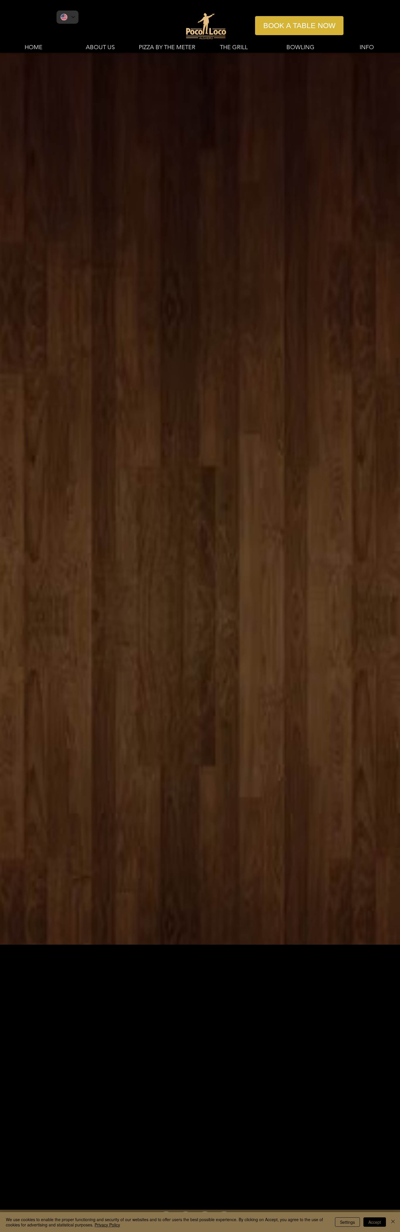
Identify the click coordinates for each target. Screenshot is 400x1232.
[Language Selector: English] (67, 17)
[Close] (392, 1222)
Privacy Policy (107, 1225)
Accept (374, 1222)
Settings (347, 1222)
